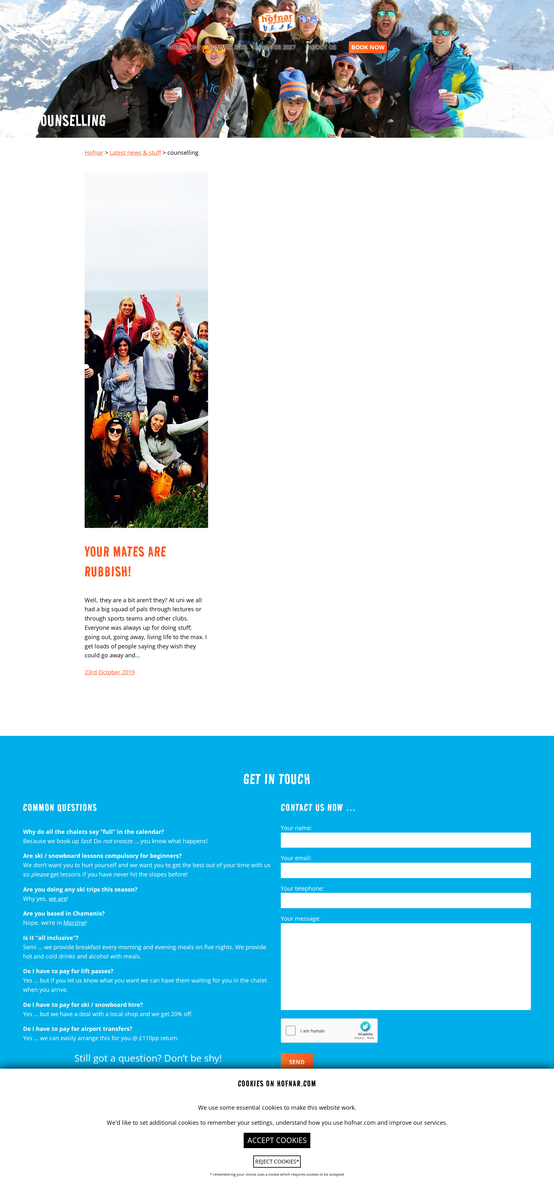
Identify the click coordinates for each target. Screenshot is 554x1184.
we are (58, 898)
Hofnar (94, 152)
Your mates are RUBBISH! (125, 561)
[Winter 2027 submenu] (298, 47)
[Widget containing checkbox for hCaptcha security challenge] (329, 1030)
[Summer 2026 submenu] (250, 47)
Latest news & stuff (135, 152)
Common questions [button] (60, 807)
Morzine (74, 922)
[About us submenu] (339, 47)
